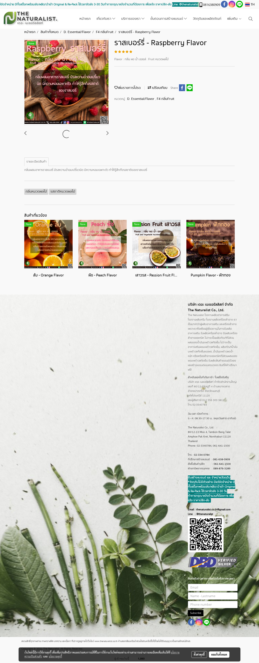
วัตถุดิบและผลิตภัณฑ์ (207, 18)
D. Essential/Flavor (141, 98)
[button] (250, 19)
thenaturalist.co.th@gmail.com (213, 509)
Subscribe (195, 613)
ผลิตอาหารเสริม (210, 324)
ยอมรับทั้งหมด (219, 654)
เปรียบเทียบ (159, 87)
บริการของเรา (131, 18)
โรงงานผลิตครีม (196, 320)
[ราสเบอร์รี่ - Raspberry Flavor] (66, 82)
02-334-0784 (202, 455)
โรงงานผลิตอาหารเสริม (217, 315)
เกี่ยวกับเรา (104, 18)
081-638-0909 (221, 459)
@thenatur (202, 514)
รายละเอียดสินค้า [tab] (36, 161)
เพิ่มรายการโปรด (129, 87)
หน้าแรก (85, 18)
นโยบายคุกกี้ (55, 656)
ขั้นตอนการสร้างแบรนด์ (167, 18)
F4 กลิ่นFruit (165, 98)
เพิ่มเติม (233, 18)
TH (252, 4)
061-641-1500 (222, 464)
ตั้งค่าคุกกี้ (199, 654)
